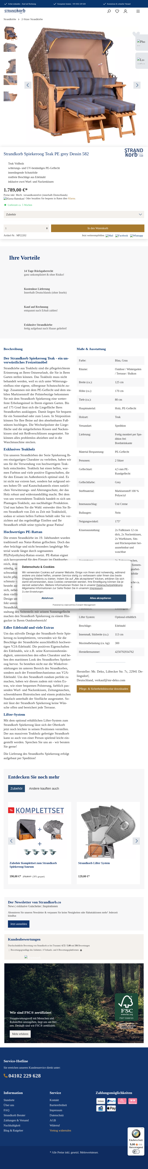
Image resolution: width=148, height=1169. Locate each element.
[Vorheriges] (28, 85)
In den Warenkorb (98, 228)
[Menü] (138, 11)
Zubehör (11, 214)
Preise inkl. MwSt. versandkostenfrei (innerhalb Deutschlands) (36, 195)
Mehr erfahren (20, 1033)
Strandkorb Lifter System (94, 863)
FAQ (6, 1110)
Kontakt (54, 1100)
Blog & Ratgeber (13, 1130)
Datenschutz (57, 1115)
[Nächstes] (137, 85)
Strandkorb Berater (14, 1115)
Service (55, 1093)
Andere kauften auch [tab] (44, 788)
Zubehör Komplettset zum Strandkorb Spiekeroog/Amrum (33, 865)
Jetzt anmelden (18, 923)
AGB (53, 1120)
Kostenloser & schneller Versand (118, 4)
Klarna (71, 198)
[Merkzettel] (117, 11)
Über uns (9, 1105)
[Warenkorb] (132, 10)
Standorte (9, 1100)
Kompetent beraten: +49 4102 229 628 (71, 4)
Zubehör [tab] (16, 788)
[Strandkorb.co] (133, 152)
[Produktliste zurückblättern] (11, 841)
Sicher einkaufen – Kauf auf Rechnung (22, 4)
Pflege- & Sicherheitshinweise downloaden (103, 688)
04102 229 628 (24, 1076)
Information (13, 1093)
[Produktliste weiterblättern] (136, 841)
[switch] (136, 1151)
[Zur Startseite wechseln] (12, 11)
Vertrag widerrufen (60, 1130)
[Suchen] (109, 11)
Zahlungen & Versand (16, 1120)
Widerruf (55, 1125)
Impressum (56, 1110)
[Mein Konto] (125, 11)
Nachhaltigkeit (12, 1125)
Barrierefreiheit (58, 1105)
